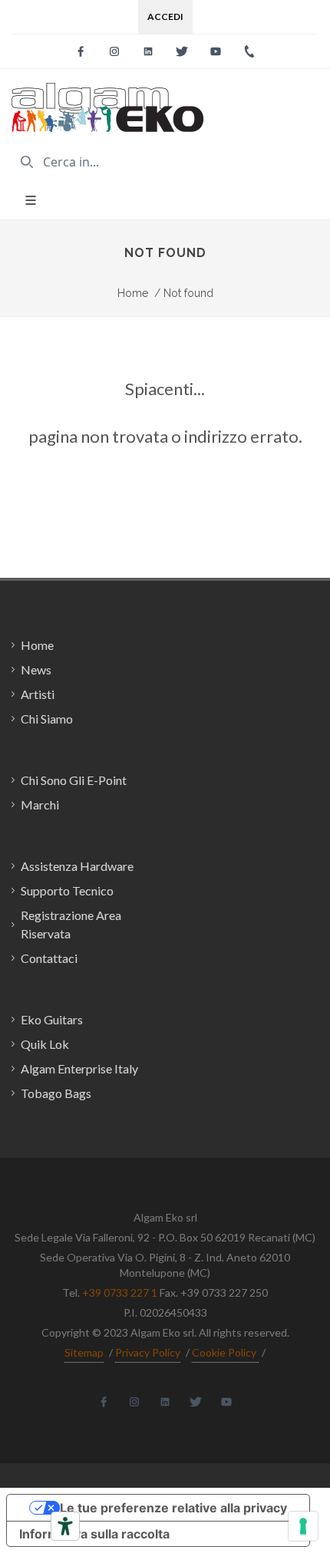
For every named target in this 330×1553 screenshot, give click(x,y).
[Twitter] (182, 51)
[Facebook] (80, 51)
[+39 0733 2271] (249, 51)
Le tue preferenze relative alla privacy (173, 1507)
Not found (183, 293)
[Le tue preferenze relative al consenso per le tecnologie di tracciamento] (303, 1526)
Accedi (165, 16)
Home (132, 293)
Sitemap (84, 1352)
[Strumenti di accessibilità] (65, 1526)
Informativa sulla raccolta (94, 1533)
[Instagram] (114, 51)
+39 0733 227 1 (119, 1292)
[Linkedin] (148, 51)
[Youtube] (216, 51)
